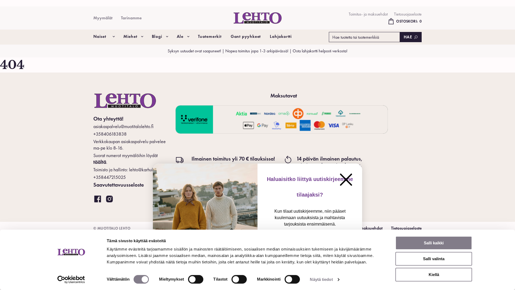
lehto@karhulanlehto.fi (149, 169)
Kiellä (434, 274)
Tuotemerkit (210, 36)
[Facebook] (97, 199)
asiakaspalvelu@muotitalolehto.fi (123, 126)
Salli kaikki (434, 243)
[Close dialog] (346, 179)
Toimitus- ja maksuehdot (368, 14)
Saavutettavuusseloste (118, 184)
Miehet (130, 36)
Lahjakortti (281, 36)
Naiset (99, 36)
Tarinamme (131, 18)
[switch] (195, 279)
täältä (99, 161)
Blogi (157, 36)
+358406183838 (110, 134)
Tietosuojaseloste (408, 14)
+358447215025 (109, 177)
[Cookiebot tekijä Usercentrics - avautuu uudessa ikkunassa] (71, 280)
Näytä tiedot (321, 279)
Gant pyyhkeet (246, 36)
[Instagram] (109, 199)
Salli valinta (433, 258)
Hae (408, 37)
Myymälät (102, 18)
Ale (180, 36)
